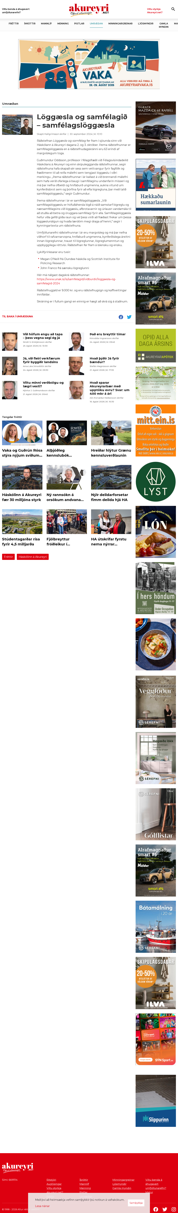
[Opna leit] (173, 9)
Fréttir (8, 556)
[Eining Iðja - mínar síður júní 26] (156, 431)
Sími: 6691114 (10, 1179)
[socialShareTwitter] (129, 317)
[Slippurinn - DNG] (156, 1101)
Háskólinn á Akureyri (33, 556)
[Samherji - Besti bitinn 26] (156, 644)
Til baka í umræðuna (17, 316)
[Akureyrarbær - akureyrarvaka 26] (89, 64)
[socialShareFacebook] (121, 317)
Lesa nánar (42, 1206)
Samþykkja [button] (136, 1202)
